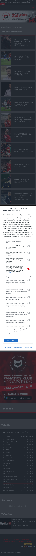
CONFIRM (10, 340)
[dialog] (18, 278)
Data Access (18, 347)
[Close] (32, 209)
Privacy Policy (28, 347)
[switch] (28, 246)
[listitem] (18, 242)
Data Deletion (8, 347)
